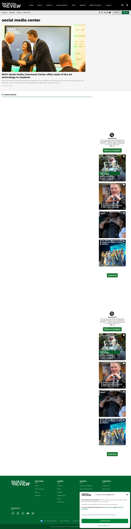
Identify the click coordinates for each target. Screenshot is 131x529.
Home (31, 5)
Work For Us (26, 12)
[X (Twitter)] (102, 12)
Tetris (59, 499)
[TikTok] (107, 12)
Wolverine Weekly (86, 486)
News (39, 5)
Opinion (83, 5)
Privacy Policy (77, 521)
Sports (49, 5)
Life (73, 5)
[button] (127, 495)
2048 (59, 489)
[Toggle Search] (122, 5)
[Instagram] (104, 12)
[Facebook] (99, 12)
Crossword (60, 502)
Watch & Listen (95, 5)
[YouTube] (110, 12)
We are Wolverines (86, 489)
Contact (19, 12)
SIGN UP (116, 12)
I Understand (104, 521)
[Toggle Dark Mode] (127, 5)
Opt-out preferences (104, 525)
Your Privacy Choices (50, 521)
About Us (4, 12)
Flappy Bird (61, 495)
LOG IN (125, 12)
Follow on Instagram (112, 150)
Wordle (59, 486)
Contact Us (106, 486)
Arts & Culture (61, 5)
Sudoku (59, 492)
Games (108, 5)
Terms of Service (65, 521)
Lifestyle (37, 495)
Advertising (106, 489)
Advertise (12, 12)
